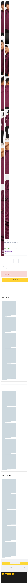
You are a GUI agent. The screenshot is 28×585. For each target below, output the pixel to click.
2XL (4, 266)
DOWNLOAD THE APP (15, 563)
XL (22, 261)
